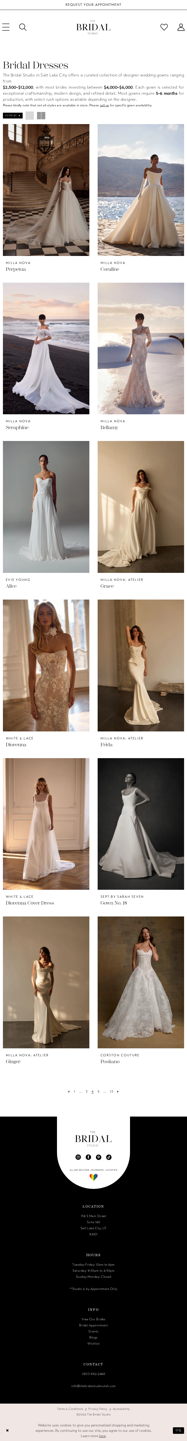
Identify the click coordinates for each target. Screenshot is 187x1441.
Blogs (93, 1337)
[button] (13, 116)
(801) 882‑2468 (93, 1374)
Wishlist (93, 1344)
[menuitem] (22, 27)
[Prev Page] (68, 1091)
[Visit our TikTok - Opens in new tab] (109, 1157)
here (102, 1436)
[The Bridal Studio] (93, 27)
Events (94, 1331)
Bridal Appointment (93, 1325)
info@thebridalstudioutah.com (93, 1386)
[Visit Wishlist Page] (164, 27)
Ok (179, 1430)
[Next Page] (118, 1091)
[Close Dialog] (7, 1430)
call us (104, 105)
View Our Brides (94, 1319)
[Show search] (22, 27)
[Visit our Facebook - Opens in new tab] (88, 1157)
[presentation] (46, 190)
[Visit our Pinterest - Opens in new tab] (98, 1157)
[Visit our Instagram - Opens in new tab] (78, 1157)
